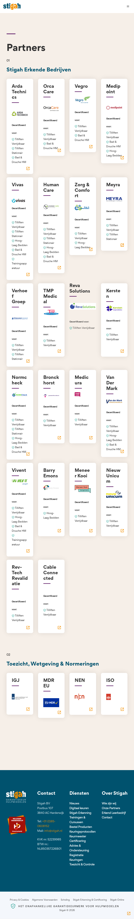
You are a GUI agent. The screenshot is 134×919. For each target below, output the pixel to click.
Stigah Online (117, 900)
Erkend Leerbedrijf (114, 813)
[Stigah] (12, 6)
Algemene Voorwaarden (45, 900)
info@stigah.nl (53, 831)
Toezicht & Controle (82, 864)
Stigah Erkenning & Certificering (90, 900)
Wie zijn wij (109, 803)
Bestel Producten (80, 827)
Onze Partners (111, 808)
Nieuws (74, 803)
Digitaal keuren (79, 808)
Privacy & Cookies (19, 900)
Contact (107, 817)
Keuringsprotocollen (82, 832)
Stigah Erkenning (80, 813)
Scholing (65, 900)
